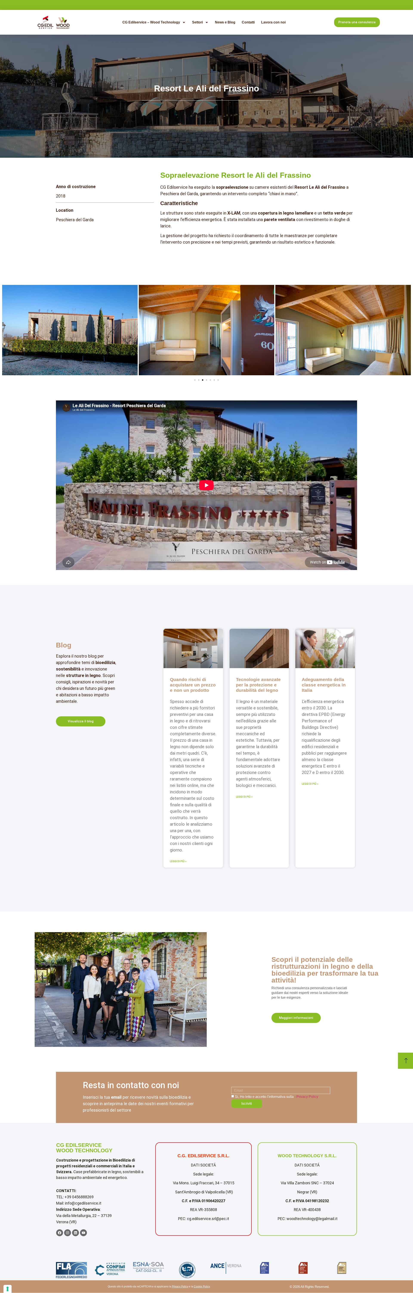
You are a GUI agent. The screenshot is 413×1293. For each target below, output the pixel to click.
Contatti (248, 22)
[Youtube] (83, 1232)
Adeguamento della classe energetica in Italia (324, 685)
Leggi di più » (178, 861)
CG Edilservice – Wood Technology (151, 22)
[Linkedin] (75, 1232)
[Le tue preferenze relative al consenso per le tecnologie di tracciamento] (7, 1289)
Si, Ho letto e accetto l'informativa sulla (276, 1096)
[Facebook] (59, 1232)
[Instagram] (67, 1232)
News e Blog (225, 22)
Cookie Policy (202, 1286)
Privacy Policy (180, 1286)
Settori (197, 22)
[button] (195, 380)
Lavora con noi (273, 22)
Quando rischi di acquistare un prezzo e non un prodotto (193, 685)
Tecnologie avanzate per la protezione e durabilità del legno (258, 685)
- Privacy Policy (306, 1096)
